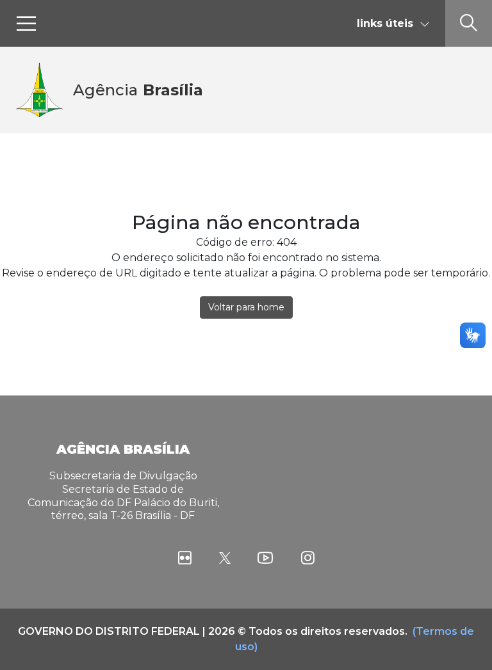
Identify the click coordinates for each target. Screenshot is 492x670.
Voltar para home (246, 307)
